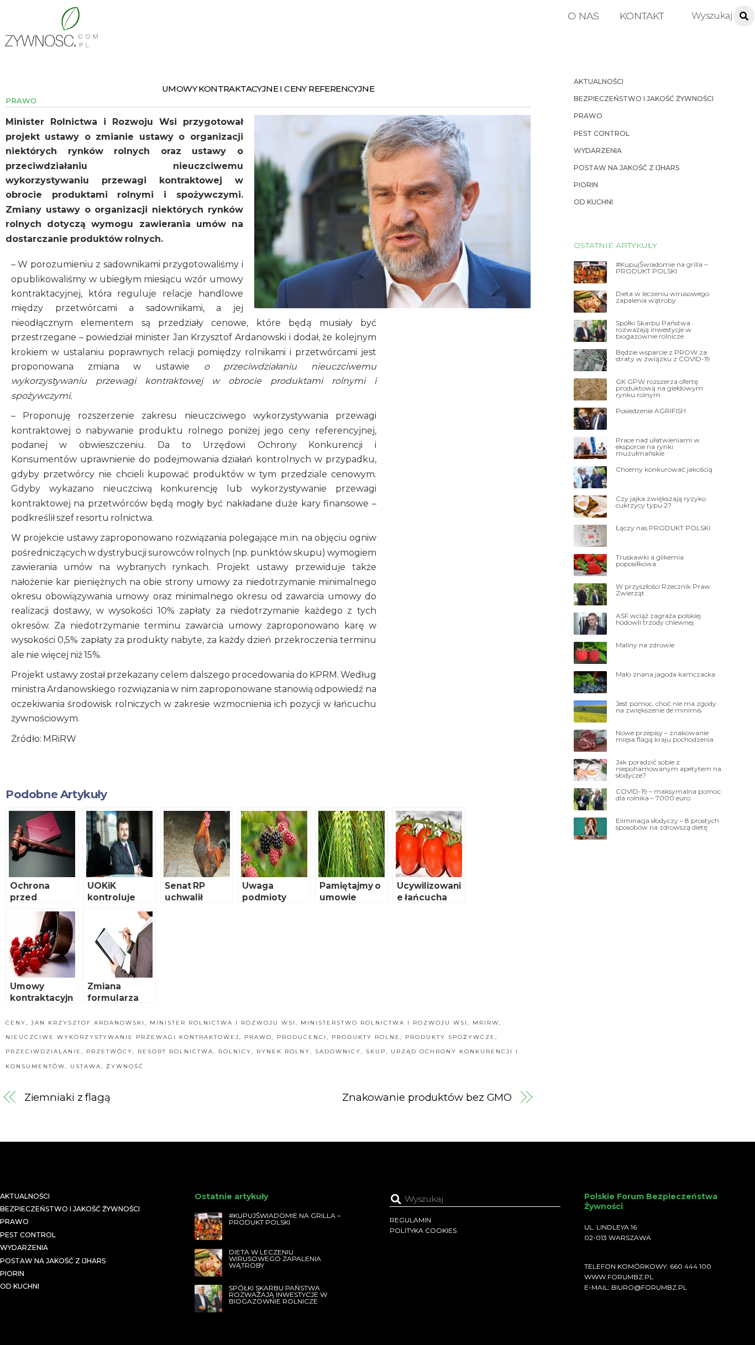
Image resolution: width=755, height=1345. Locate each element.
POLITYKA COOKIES (423, 1230)
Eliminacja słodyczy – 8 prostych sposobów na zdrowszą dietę (667, 824)
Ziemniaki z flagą (67, 1097)
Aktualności (598, 81)
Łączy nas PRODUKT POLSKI (663, 528)
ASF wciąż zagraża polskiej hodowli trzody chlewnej (658, 619)
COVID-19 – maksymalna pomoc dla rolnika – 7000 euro (668, 794)
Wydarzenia (598, 150)
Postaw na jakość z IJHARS (626, 167)
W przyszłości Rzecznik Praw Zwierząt (663, 590)
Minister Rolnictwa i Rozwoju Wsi (223, 1022)
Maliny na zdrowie (645, 645)
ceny (16, 1022)
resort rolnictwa (175, 1051)
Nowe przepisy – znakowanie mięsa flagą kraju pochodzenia (665, 736)
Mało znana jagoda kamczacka (665, 674)
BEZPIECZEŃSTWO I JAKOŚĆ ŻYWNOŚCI (644, 98)
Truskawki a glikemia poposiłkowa (650, 560)
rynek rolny (283, 1051)
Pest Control (602, 133)
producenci (302, 1037)
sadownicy (338, 1051)
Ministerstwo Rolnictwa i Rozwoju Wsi (384, 1022)
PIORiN (586, 185)
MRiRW (486, 1022)
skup (376, 1051)
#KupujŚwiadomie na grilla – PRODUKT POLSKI (661, 268)
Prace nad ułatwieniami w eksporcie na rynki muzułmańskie (658, 447)
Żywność (125, 1066)
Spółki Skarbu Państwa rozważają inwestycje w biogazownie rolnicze (653, 330)
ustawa (85, 1066)
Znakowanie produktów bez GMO (427, 1097)
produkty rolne (366, 1037)
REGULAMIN (410, 1220)
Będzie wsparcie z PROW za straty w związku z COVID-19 (663, 355)
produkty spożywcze (450, 1037)
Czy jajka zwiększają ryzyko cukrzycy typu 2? (661, 502)
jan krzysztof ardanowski (88, 1022)
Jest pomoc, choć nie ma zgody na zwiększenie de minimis (666, 707)
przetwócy (109, 1051)
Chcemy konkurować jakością (664, 469)
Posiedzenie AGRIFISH (651, 411)
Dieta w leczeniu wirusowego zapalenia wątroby (662, 297)
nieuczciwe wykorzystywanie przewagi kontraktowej (122, 1037)
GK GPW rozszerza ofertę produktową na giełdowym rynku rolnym (659, 388)
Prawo (21, 100)
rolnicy (234, 1051)
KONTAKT (642, 16)
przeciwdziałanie (43, 1051)
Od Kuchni (593, 202)
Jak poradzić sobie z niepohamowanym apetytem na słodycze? (668, 769)
